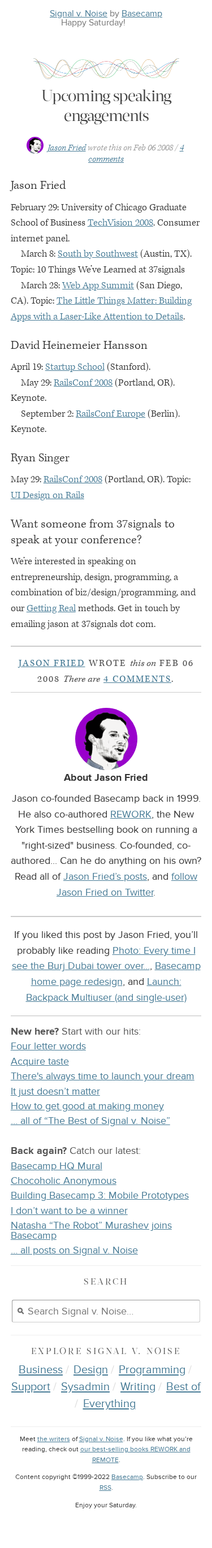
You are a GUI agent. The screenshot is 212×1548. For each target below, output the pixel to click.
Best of (183, 1387)
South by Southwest (98, 254)
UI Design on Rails (47, 495)
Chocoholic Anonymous (63, 1181)
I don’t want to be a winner (69, 1211)
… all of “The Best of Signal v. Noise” (90, 1121)
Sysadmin (85, 1387)
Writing (137, 1387)
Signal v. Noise (78, 13)
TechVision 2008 (120, 223)
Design (90, 1370)
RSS (105, 1488)
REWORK (131, 814)
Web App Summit (98, 285)
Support (30, 1387)
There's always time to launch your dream (102, 1076)
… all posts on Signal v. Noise (74, 1250)
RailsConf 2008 (83, 383)
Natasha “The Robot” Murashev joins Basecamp (91, 1231)
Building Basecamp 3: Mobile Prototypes (100, 1195)
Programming (152, 1370)
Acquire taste (40, 1061)
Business (41, 1370)
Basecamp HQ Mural (56, 1166)
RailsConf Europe (110, 414)
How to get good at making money (87, 1106)
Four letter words (48, 1046)
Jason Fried (66, 147)
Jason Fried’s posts (105, 876)
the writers (53, 1439)
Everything (109, 1404)
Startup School (75, 367)
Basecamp (142, 13)
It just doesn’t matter (55, 1091)
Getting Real (51, 608)
